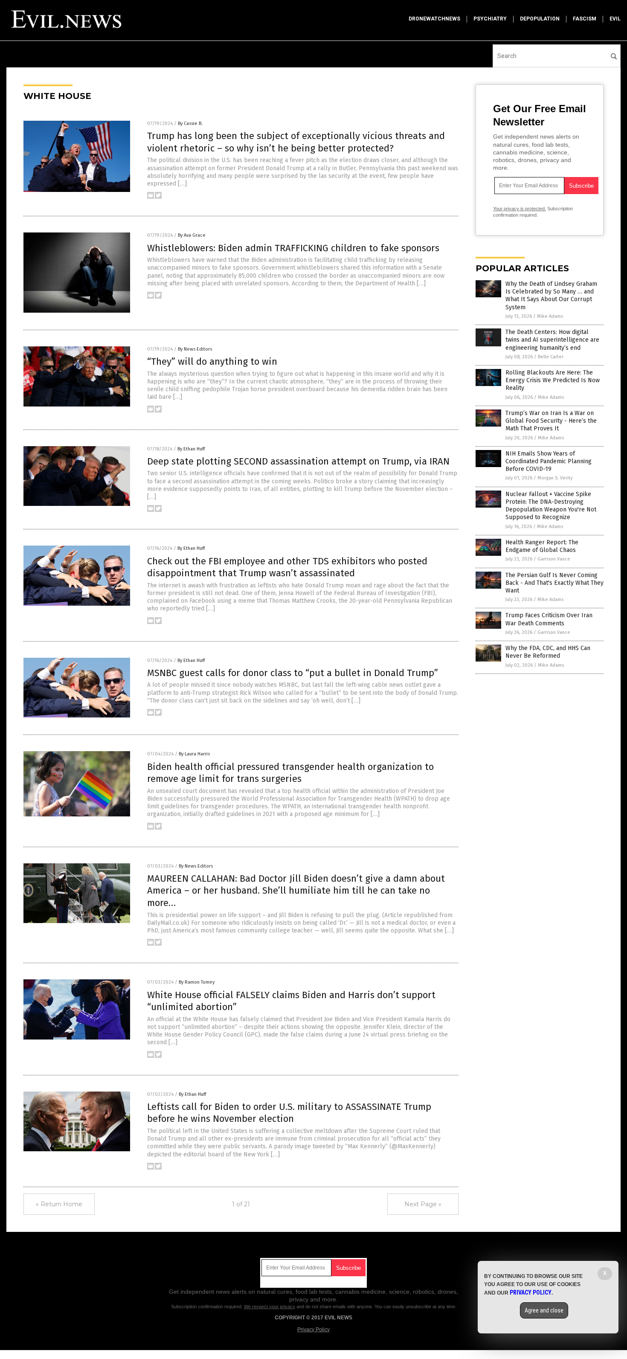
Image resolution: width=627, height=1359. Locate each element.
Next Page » (422, 1204)
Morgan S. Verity (554, 478)
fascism (584, 19)
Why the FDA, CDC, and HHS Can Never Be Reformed (547, 652)
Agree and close (544, 1310)
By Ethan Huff (191, 449)
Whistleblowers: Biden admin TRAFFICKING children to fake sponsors (293, 248)
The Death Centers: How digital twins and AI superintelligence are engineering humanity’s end (552, 339)
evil (615, 19)
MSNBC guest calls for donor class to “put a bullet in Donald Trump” (292, 673)
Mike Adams (550, 316)
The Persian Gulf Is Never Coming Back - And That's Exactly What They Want (554, 583)
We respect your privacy (269, 1306)
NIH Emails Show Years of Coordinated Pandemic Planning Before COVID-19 (548, 461)
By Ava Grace (192, 235)
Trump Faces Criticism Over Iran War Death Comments (548, 619)
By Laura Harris (194, 754)
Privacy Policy (313, 1330)
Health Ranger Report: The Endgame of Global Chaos (541, 546)
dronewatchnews (434, 19)
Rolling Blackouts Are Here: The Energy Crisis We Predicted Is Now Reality (552, 380)
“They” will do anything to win (212, 361)
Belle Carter (550, 357)
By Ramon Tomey (197, 982)
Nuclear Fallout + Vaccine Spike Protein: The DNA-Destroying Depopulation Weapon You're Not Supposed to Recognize (550, 506)
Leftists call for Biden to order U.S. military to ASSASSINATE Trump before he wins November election (289, 1113)
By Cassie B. (190, 123)
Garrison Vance (553, 559)
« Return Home (59, 1204)
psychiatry (490, 19)
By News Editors (195, 349)
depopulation (540, 19)
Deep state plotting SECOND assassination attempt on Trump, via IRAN (298, 461)
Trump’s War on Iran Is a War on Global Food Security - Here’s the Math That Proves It (551, 420)
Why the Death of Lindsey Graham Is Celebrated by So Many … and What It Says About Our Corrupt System (551, 295)
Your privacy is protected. (519, 208)
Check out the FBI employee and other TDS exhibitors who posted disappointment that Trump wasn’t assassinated (287, 567)
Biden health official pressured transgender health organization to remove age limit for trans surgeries (290, 773)
